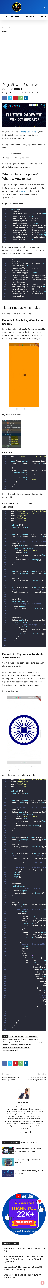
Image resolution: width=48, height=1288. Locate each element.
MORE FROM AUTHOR (29, 1143)
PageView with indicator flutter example (16, 1047)
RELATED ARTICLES (11, 1143)
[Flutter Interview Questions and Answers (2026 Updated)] (8, 1150)
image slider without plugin (34, 1042)
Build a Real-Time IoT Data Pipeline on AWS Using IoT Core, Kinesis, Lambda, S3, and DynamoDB (23, 1259)
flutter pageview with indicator (13, 1042)
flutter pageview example (11, 1039)
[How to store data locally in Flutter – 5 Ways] (8, 1173)
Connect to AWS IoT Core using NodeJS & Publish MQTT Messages (23, 1268)
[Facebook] (4, 98)
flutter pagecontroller (16, 1036)
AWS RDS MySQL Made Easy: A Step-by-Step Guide (24, 1249)
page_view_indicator (10, 1044)
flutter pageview (31, 1036)
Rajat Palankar (9, 93)
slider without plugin (10, 1050)
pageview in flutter (25, 1044)
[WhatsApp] (20, 98)
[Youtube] (31, 1132)
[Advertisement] (24, 57)
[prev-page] (3, 1182)
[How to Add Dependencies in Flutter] (8, 1162)
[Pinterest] (15, 98)
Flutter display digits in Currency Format (10, 1078)
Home (4, 28)
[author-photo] (24, 1099)
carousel (22, 191)
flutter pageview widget (30, 1039)
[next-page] (7, 1182)
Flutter (11, 28)
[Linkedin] (26, 98)
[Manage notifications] (42, 1283)
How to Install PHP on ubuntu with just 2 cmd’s (36, 1078)
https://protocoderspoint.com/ (24, 1106)
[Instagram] (22, 1132)
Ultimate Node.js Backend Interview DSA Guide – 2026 (22, 1276)
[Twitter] (10, 98)
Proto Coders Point (29, 132)
